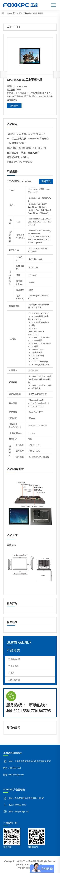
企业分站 (21, 868)
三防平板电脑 (14, 680)
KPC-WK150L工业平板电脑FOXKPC (31, 93)
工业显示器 (13, 666)
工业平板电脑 (14, 659)
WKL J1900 (38, 13)
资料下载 (46, 181)
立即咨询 (14, 105)
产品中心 (27, 13)
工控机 (11, 673)
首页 (19, 13)
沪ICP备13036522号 (24, 864)
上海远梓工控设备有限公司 (27, 861)
